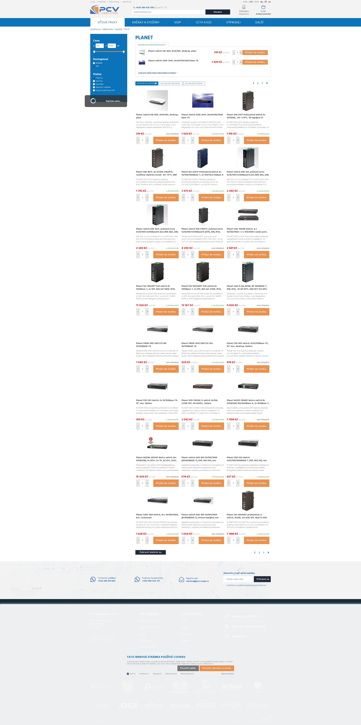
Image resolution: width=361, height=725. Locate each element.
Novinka (99, 81)
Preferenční (144, 674)
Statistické (157, 674)
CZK (251, 2)
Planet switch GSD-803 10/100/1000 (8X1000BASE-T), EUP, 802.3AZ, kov (199, 459)
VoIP (177, 22)
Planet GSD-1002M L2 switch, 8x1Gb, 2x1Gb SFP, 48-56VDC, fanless (199, 402)
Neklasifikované (187, 674)
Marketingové (171, 674)
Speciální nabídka (103, 87)
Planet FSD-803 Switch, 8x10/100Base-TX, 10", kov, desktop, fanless (247, 345)
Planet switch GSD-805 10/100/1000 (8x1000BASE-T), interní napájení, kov (200, 516)
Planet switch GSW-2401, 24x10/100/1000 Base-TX (173, 60)
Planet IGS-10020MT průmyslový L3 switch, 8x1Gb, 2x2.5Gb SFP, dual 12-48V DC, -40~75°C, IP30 (247, 517)
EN (265, 2)
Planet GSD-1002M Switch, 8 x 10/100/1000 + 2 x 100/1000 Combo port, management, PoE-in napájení (247, 232)
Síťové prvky (107, 22)
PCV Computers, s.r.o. (106, 10)
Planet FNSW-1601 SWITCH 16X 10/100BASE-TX (151, 345)
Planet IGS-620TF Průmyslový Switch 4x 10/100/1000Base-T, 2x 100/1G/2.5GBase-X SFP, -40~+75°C (202, 175)
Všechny (99, 78)
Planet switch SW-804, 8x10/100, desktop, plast (172, 51)
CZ (262, 2)
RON (257, 2)
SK (269, 2)
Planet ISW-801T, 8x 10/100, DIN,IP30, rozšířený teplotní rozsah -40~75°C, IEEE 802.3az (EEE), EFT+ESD (156, 175)
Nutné (132, 674)
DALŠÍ (259, 22)
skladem (99, 63)
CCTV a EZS (204, 22)
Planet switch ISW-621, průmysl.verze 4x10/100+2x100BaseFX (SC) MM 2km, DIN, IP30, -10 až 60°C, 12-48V (248, 175)
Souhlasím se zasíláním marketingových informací (246, 585)
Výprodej (233, 22)
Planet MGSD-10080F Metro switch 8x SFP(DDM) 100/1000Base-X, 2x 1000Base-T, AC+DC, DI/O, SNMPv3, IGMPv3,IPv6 (248, 403)
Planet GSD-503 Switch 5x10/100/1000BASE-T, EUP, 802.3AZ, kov (247, 459)
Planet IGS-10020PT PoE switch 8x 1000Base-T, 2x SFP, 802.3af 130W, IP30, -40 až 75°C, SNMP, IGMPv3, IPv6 (155, 289)
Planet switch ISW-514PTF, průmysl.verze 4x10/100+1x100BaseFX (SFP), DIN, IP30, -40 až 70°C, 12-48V (202, 232)
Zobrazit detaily (227, 674)
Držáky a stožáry (145, 22)
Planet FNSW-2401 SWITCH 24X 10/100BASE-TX (197, 345)
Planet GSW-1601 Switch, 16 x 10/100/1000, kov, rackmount (157, 516)
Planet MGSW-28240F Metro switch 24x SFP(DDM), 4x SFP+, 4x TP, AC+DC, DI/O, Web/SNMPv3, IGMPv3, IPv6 (156, 460)
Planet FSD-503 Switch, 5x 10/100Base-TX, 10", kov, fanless (157, 402)
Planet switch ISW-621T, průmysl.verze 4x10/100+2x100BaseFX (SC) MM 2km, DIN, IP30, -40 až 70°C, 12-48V (157, 232)
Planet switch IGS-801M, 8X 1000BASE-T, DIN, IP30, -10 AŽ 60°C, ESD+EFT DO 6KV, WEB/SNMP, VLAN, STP (247, 289)
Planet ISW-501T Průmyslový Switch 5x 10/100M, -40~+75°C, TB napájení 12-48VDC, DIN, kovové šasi (246, 117)
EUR (245, 2)
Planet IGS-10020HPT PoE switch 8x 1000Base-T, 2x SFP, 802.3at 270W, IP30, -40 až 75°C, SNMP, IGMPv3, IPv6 (201, 289)
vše (97, 66)
